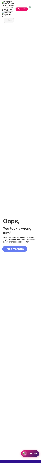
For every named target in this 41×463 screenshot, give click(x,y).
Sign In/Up (22, 9)
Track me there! (14, 248)
